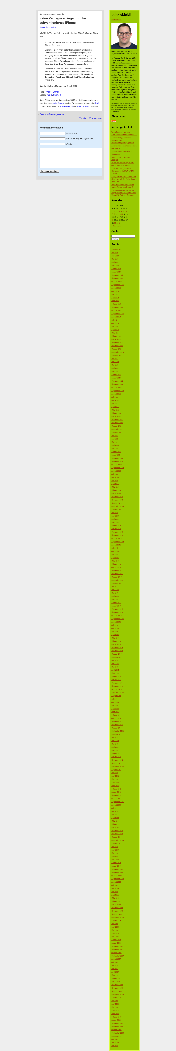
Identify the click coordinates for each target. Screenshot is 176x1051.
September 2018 (117, 541)
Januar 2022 (116, 416)
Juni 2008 (115, 927)
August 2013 (116, 734)
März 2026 (115, 265)
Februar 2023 (116, 374)
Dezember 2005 (117, 1023)
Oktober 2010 (116, 837)
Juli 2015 (114, 660)
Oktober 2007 (116, 952)
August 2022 (116, 394)
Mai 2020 (114, 480)
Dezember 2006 (117, 984)
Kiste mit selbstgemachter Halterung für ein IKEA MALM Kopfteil (122, 170)
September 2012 (117, 766)
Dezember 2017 (117, 570)
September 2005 (117, 1033)
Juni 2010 (115, 850)
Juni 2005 (115, 1042)
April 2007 (115, 972)
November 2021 (117, 422)
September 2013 (117, 731)
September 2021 (117, 429)
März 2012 (115, 785)
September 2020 (117, 467)
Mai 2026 (114, 259)
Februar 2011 (116, 824)
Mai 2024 (114, 326)
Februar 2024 (116, 336)
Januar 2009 (116, 904)
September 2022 (117, 390)
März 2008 (115, 936)
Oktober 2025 (116, 281)
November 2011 (117, 795)
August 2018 (116, 545)
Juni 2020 (115, 477)
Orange (56, 91)
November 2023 (117, 345)
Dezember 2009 (117, 869)
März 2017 (115, 599)
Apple (49, 94)
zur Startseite (116, 19)
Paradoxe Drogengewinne (52, 114)
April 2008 (115, 933)
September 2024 (117, 313)
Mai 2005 (114, 1045)
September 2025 (117, 284)
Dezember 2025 (117, 275)
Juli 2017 (114, 586)
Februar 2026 (116, 268)
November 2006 (117, 988)
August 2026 (116, 249)
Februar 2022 (116, 413)
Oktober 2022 (116, 387)
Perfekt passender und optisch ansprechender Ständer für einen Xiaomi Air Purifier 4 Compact (123, 192)
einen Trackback (83, 106)
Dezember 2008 (117, 907)
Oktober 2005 (116, 1029)
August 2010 (116, 843)
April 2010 (115, 856)
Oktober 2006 (116, 991)
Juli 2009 (114, 885)
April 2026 (115, 262)
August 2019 (116, 509)
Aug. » (120, 226)
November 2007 (117, 949)
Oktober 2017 (116, 577)
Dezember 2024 (117, 307)
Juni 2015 (115, 663)
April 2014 (115, 708)
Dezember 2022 (117, 381)
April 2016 (115, 634)
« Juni (113, 226)
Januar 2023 (116, 378)
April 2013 (115, 747)
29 (115, 223)
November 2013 (117, 724)
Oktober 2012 (116, 763)
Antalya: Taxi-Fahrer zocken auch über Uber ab (124, 147)
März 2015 (115, 673)
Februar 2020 (116, 490)
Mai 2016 (114, 631)
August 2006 (116, 997)
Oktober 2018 (116, 538)
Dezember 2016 (117, 609)
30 (117, 223)
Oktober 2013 (116, 728)
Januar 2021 (116, 455)
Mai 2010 (114, 853)
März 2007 (115, 975)
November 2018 (117, 535)
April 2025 (115, 297)
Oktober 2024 (116, 310)
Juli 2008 (114, 923)
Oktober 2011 (116, 798)
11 (122, 214)
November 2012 (117, 760)
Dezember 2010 (117, 830)
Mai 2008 (114, 930)
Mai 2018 (114, 554)
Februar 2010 (116, 862)
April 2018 (115, 557)
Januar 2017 (116, 606)
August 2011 (116, 805)
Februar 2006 (116, 1017)
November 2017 (117, 573)
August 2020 (116, 471)
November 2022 (117, 384)
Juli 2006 (114, 1000)
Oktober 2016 (116, 615)
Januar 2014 (116, 718)
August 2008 (116, 920)
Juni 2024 (115, 323)
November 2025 (117, 278)
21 (113, 220)
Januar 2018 (116, 567)
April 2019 (115, 519)
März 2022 (115, 410)
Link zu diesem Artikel (48, 27)
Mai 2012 (114, 779)
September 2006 (117, 994)
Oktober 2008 (116, 914)
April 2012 (115, 782)
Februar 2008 (116, 939)
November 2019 (117, 500)
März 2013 (115, 750)
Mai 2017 (114, 593)
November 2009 (117, 872)
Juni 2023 (115, 361)
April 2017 (115, 596)
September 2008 (117, 917)
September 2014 (117, 692)
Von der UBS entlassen (90, 118)
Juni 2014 (115, 702)
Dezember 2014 (117, 683)
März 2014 (115, 711)
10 (120, 214)
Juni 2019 (115, 516)
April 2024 (115, 329)
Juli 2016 (114, 625)
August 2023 (116, 355)
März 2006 (115, 1013)
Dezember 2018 (117, 532)
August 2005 (116, 1036)
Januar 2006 (116, 1020)
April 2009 (115, 894)
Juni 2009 (115, 888)
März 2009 (115, 898)
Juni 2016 (115, 628)
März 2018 (115, 561)
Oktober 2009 (116, 875)
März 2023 (115, 371)
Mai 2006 (114, 1007)
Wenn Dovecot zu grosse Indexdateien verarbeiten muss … (124, 133)
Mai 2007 (114, 968)
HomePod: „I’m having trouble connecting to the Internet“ (122, 163)
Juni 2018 (115, 551)
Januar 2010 (116, 866)
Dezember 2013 (117, 721)
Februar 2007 (116, 978)
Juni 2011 (115, 811)
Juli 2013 (114, 737)
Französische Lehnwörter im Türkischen (121, 152)
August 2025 (116, 288)
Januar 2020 (116, 493)
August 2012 (116, 769)
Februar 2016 (116, 641)
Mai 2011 (114, 814)
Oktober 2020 (116, 464)
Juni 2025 (115, 291)
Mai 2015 (114, 667)
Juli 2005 (114, 1039)
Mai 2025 (114, 294)
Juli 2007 (114, 962)
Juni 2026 (115, 256)
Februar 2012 (116, 789)
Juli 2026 (114, 252)
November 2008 (117, 911)
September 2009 (117, 878)
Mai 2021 (114, 442)
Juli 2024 (114, 320)
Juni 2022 (115, 400)
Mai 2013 (114, 744)
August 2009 (116, 882)
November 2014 (117, 686)
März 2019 (115, 522)
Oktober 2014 (116, 689)
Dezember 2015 (117, 647)
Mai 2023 (114, 365)
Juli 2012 (114, 772)
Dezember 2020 (117, 458)
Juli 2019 (114, 512)
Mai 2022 (114, 403)
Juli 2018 (114, 548)
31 (120, 223)
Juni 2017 (115, 589)
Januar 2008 (116, 943)
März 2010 (115, 859)
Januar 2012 (116, 792)
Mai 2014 (114, 705)
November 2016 (117, 612)
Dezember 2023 (117, 342)
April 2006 (115, 1010)
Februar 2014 (116, 715)
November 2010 (117, 833)
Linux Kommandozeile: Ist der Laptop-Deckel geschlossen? (122, 185)
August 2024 (116, 317)
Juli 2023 (114, 358)
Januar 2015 (116, 679)
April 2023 (115, 368)
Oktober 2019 (116, 503)
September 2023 (117, 352)
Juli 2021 (114, 435)
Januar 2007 (116, 981)
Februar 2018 (116, 564)
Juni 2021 (115, 439)
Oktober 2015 (116, 654)
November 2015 (117, 650)
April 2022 (115, 406)
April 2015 (115, 670)
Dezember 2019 (117, 496)
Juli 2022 (114, 397)
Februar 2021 (116, 451)
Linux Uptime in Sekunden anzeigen (121, 158)
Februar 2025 (116, 304)
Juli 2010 (114, 846)
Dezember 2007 (117, 946)
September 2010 (117, 840)
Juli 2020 (114, 474)
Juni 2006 (115, 1004)
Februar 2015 (116, 676)
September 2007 (117, 956)
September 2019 (117, 506)
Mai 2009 (114, 891)
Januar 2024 (116, 339)
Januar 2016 (116, 644)
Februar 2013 (116, 753)
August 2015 (116, 657)
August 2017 (116, 583)
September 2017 (117, 580)
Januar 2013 (116, 756)
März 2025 (115, 300)
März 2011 (115, 821)
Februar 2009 (116, 901)
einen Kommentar (66, 106)
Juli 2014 (114, 699)
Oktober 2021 (116, 426)
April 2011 (115, 817)
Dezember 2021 (117, 419)
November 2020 (117, 461)
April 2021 (115, 445)
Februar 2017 (116, 602)
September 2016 (117, 618)
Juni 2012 (115, 776)
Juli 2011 (114, 808)
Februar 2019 (116, 525)
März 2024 (115, 333)
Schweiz (57, 94)
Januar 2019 (116, 528)
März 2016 (115, 638)
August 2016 (116, 622)
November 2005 (117, 1026)
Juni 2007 (115, 965)
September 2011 (117, 801)
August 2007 (116, 959)
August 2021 (116, 432)
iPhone (48, 91)
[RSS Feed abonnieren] (113, 121)
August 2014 (116, 695)
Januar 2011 (116, 827)
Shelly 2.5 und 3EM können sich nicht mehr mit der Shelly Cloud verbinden (123, 179)
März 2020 (115, 487)
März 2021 (115, 448)
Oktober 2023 (116, 349)
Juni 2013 (115, 740)
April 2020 (115, 483)
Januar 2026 (116, 272)
